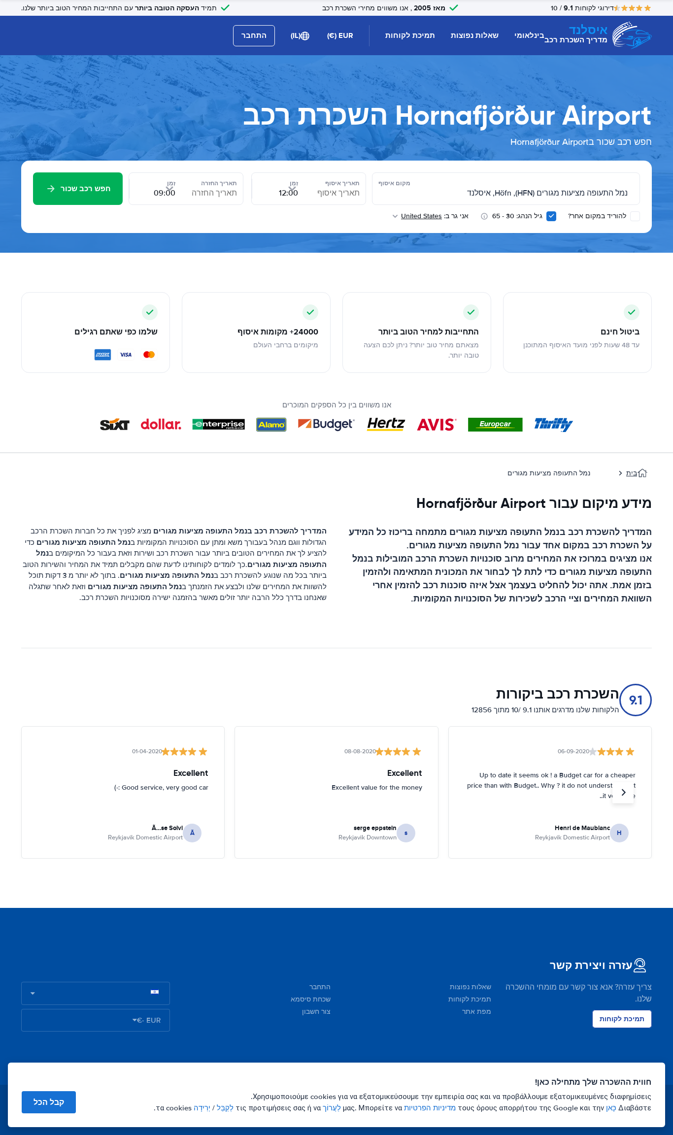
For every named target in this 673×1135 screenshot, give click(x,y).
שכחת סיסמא (311, 999)
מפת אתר (476, 1011)
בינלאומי (529, 35)
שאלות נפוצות (475, 35)
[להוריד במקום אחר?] (635, 216)
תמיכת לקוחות (410, 35)
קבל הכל (49, 1102)
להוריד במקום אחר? (598, 216)
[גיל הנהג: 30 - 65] (551, 216)
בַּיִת (631, 473)
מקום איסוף (394, 183)
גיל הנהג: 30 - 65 (517, 216)
